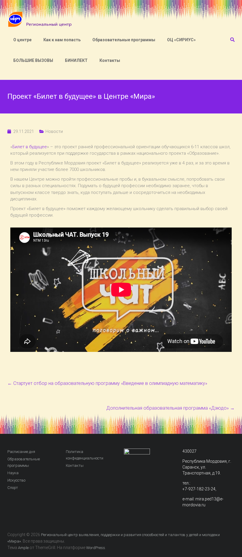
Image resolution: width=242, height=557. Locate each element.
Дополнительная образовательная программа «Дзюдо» (170, 408)
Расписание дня (21, 451)
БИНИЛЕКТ (76, 60)
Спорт (12, 487)
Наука (13, 473)
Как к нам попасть (62, 39)
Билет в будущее (29, 146)
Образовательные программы (123, 39)
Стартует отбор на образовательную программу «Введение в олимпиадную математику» (107, 383)
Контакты (109, 60)
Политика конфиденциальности (84, 454)
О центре (22, 39)
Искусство (16, 480)
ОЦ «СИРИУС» (181, 39)
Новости (54, 131)
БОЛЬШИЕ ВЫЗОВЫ (33, 60)
